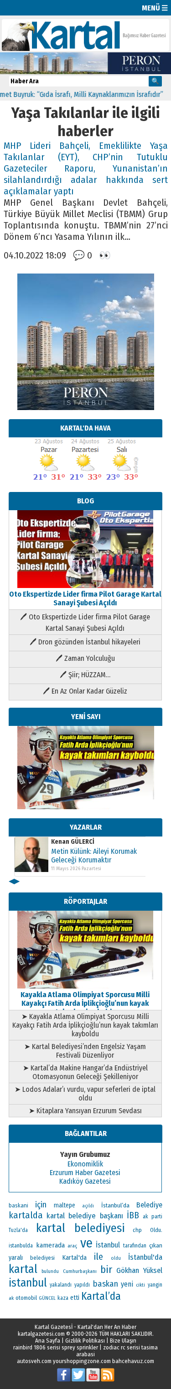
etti (74, 1298)
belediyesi (42, 1258)
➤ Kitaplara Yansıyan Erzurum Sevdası (85, 1110)
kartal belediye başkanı (85, 1215)
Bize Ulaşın (123, 1340)
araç (72, 1245)
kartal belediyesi (80, 1228)
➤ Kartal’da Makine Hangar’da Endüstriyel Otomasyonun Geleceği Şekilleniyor (85, 1072)
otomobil (26, 1297)
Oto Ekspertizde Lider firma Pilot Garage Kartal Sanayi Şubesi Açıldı (85, 598)
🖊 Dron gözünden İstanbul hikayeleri (85, 642)
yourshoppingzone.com (82, 1361)
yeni (127, 1284)
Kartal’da (101, 1296)
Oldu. (156, 1230)
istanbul (28, 1283)
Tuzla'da (18, 1230)
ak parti (152, 1216)
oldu (116, 1258)
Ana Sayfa (47, 1340)
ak (11, 1298)
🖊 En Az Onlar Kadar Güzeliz (85, 691)
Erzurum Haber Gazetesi (85, 1172)
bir (106, 1269)
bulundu (50, 1271)
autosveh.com (34, 1361)
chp (137, 1230)
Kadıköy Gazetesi (85, 1181)
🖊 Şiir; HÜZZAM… (85, 674)
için (41, 1205)
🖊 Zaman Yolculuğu (85, 658)
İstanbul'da (145, 1257)
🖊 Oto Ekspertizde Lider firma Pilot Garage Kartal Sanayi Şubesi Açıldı (85, 623)
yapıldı (82, 1285)
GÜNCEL (47, 1298)
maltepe (64, 1205)
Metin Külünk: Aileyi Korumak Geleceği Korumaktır (94, 855)
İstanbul (108, 1245)
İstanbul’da (115, 1205)
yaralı (16, 1258)
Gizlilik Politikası (85, 1340)
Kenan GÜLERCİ (72, 842)
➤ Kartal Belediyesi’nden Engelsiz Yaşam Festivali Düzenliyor (85, 1050)
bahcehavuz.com (133, 1361)
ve (86, 1243)
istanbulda (21, 1245)
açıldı (88, 1206)
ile (98, 1256)
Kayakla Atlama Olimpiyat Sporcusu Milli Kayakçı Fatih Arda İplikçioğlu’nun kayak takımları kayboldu (85, 1003)
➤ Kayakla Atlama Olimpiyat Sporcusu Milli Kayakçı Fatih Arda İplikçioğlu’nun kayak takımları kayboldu (85, 1025)
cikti (140, 1285)
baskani (18, 1205)
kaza (62, 1298)
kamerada (50, 1245)
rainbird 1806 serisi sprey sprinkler (55, 1347)
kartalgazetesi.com (41, 1333)
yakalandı (61, 1285)
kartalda (26, 1215)
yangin (155, 1285)
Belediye (149, 1205)
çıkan (155, 1245)
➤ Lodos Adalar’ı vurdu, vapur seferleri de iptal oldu (85, 1093)
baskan (105, 1284)
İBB (133, 1215)
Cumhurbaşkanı (80, 1271)
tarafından (134, 1245)
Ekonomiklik (85, 1164)
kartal (23, 1269)
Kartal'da (74, 1257)
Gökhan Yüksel (139, 1270)
